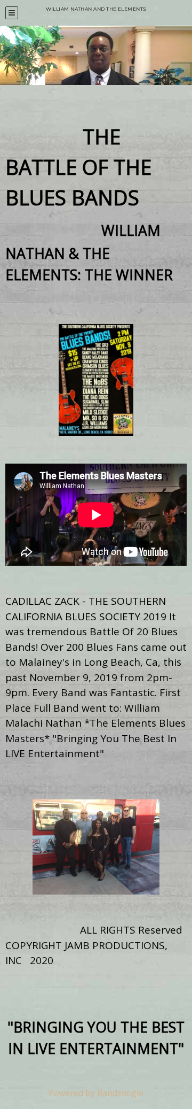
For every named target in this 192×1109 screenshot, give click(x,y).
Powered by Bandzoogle (96, 1093)
